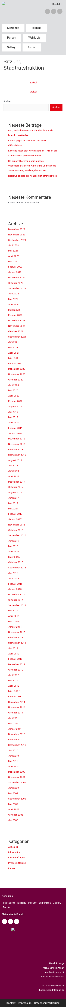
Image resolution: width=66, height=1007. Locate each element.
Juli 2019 (13, 411)
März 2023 (14, 261)
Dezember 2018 (16, 438)
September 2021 (17, 336)
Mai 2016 (13, 546)
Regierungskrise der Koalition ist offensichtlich (32, 175)
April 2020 (13, 395)
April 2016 (13, 551)
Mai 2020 (13, 390)
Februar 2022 (15, 315)
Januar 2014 (15, 626)
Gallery (11, 47)
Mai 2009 (13, 793)
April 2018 (13, 476)
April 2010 (13, 766)
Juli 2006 (13, 820)
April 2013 (13, 653)
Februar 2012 (15, 696)
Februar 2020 (15, 401)
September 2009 (17, 782)
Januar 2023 (15, 272)
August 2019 (15, 406)
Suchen (7, 101)
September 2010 (17, 744)
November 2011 (16, 707)
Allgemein (13, 846)
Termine (36, 27)
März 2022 (14, 309)
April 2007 (13, 809)
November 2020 (16, 374)
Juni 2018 (13, 470)
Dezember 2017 (16, 481)
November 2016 (16, 524)
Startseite (13, 27)
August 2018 (15, 460)
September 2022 (17, 288)
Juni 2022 (13, 293)
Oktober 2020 (15, 379)
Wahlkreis (34, 37)
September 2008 (17, 798)
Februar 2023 (15, 266)
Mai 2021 (13, 347)
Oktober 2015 (15, 562)
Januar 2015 (15, 589)
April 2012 (13, 685)
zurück (33, 82)
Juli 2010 (13, 750)
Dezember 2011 (16, 702)
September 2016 (17, 535)
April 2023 (13, 256)
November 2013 (16, 632)
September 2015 (17, 567)
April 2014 (13, 615)
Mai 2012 (13, 680)
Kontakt (57, 4)
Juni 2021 (13, 341)
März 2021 (14, 358)
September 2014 (17, 605)
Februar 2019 (15, 428)
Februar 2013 (15, 658)
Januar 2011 (15, 728)
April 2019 (13, 422)
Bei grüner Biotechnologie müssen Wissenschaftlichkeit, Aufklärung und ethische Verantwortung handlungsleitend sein (32, 166)
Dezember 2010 (16, 734)
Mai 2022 (13, 299)
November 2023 (16, 234)
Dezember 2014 (16, 594)
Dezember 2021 (16, 320)
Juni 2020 (13, 385)
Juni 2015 (13, 578)
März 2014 (14, 621)
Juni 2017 (13, 497)
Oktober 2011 (15, 712)
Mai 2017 (13, 503)
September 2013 (17, 642)
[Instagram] (59, 11)
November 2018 (16, 444)
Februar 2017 (15, 513)
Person (11, 37)
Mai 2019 (13, 417)
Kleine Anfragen (16, 857)
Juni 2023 (13, 245)
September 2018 (17, 454)
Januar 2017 (15, 519)
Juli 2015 (13, 573)
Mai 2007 (13, 804)
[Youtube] (16, 921)
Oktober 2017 (15, 487)
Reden (11, 868)
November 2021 (16, 325)
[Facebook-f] (47, 11)
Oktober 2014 (15, 599)
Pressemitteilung (17, 862)
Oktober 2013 (15, 637)
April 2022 (13, 304)
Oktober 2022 (15, 283)
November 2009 (16, 777)
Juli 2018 (13, 465)
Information (14, 852)
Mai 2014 (13, 610)
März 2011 (14, 723)
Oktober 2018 (15, 449)
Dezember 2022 (16, 277)
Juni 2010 (13, 755)
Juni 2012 (13, 675)
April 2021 (13, 352)
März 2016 (14, 557)
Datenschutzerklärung (46, 1003)
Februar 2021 (15, 363)
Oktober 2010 (15, 739)
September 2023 (17, 240)
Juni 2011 (13, 718)
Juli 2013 (13, 648)
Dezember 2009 (16, 771)
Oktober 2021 (15, 331)
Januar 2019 (15, 433)
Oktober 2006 (15, 814)
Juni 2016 (13, 540)
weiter (33, 91)
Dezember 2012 (16, 664)
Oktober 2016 (15, 530)
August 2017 (15, 492)
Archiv (31, 47)
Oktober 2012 (15, 669)
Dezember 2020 (16, 368)
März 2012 (14, 691)
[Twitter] (53, 11)
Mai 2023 (13, 250)
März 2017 (14, 508)
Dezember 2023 (16, 229)
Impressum (25, 1003)
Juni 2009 (13, 787)
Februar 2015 (15, 583)
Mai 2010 (13, 761)
